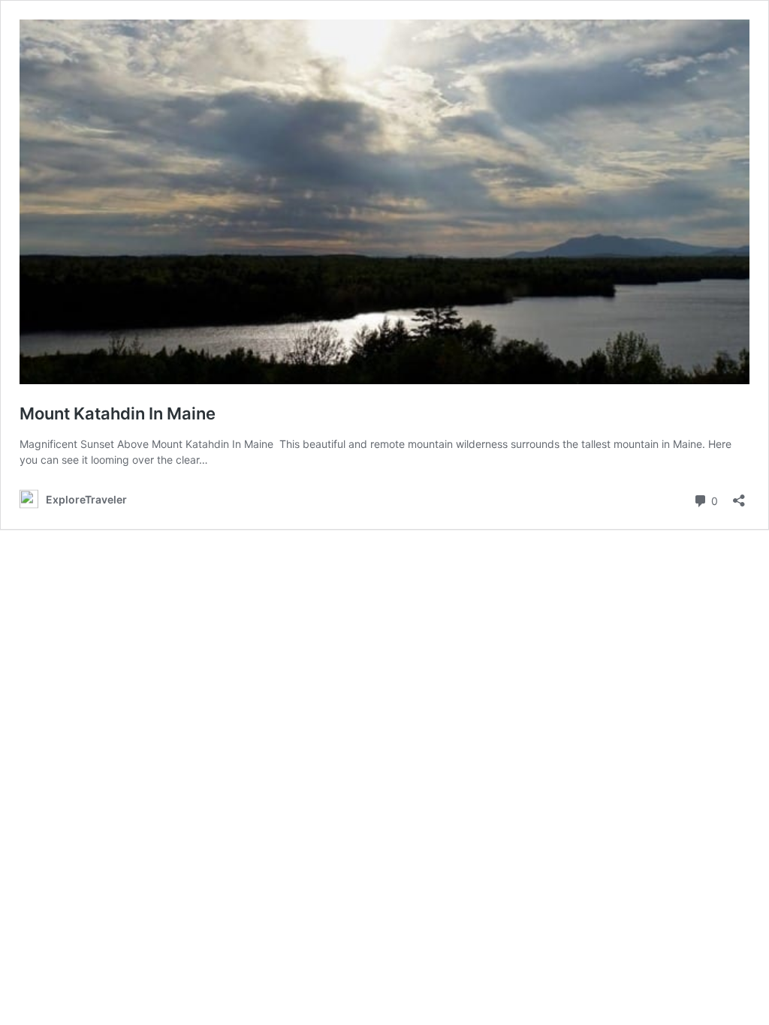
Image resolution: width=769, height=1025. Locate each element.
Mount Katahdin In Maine (118, 413)
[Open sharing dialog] (738, 495)
